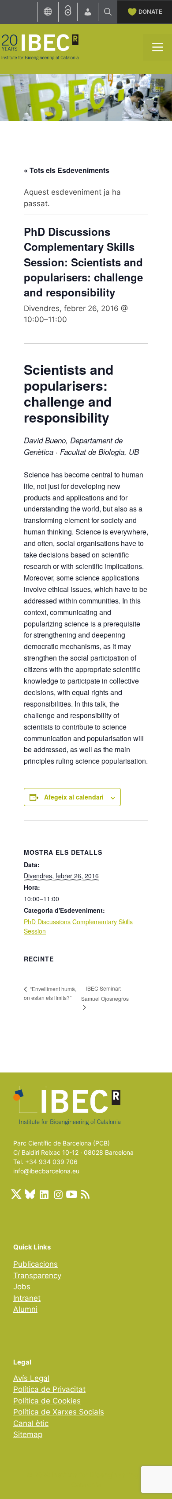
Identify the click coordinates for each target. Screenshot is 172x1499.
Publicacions (35, 1264)
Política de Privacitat (49, 1389)
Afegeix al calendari (74, 796)
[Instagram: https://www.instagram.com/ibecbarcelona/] (57, 1194)
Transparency (37, 1275)
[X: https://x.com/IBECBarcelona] (16, 1194)
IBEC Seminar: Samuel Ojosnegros (105, 993)
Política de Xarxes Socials (58, 1411)
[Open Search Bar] (108, 12)
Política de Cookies (47, 1400)
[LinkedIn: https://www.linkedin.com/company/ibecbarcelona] (43, 1194)
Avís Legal (31, 1378)
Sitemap (27, 1434)
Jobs (21, 1286)
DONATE (150, 11)
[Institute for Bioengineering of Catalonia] (39, 46)
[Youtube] (71, 1194)
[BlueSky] (30, 1194)
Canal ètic (31, 1423)
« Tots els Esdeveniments (66, 170)
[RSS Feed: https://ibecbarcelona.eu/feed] (85, 1194)
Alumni (25, 1309)
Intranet (27, 1298)
